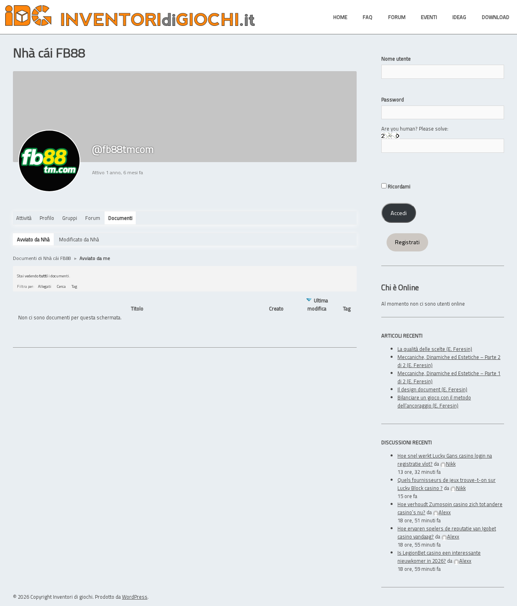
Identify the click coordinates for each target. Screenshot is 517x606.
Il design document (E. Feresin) (432, 389)
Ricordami (398, 186)
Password (392, 99)
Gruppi (69, 218)
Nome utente (396, 59)
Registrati (407, 242)
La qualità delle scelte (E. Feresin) (434, 349)
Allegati (44, 286)
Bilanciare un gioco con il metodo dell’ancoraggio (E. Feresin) (434, 401)
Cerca (61, 286)
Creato (276, 308)
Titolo (137, 309)
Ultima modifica (317, 304)
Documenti (120, 218)
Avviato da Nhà (33, 239)
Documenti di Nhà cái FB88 (42, 258)
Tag (74, 286)
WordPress (134, 597)
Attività (24, 218)
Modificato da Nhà (79, 239)
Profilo (47, 218)
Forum (92, 218)
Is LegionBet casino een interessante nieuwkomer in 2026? (439, 557)
